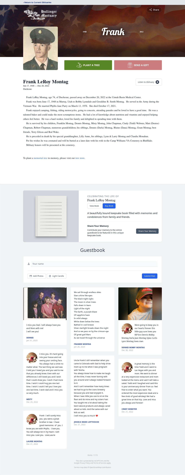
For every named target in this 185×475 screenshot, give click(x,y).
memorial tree (40, 158)
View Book (94, 206)
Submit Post (149, 276)
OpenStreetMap (95, 467)
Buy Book (109, 206)
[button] (45, 303)
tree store (80, 158)
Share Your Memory (147, 231)
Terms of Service (100, 463)
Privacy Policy (85, 463)
